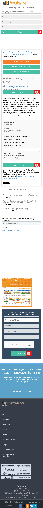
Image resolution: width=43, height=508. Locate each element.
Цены (4, 429)
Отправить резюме (19, 92)
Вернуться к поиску (21, 61)
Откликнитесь (19, 165)
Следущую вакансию (21, 72)
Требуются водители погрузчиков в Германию (20, 195)
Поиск (20, 32)
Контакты (5, 434)
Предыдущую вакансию (22, 66)
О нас (4, 414)
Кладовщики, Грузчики (13, 130)
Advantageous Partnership (17, 86)
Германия (9, 124)
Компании (6, 424)
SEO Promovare (8, 450)
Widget (5, 445)
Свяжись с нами (21, 392)
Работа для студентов (13, 132)
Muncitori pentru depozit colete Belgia (16, 209)
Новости (5, 419)
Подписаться (19, 353)
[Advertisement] (21, 42)
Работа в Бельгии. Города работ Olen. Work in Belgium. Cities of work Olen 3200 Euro (20, 202)
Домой (4, 409)
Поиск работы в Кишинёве (11, 230)
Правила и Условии (9, 440)
